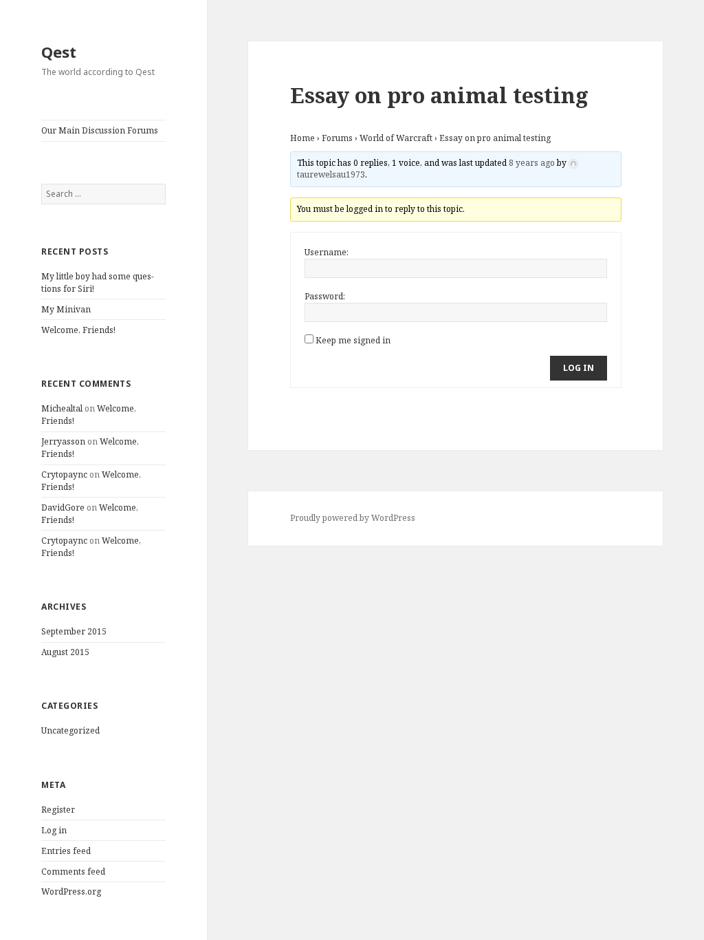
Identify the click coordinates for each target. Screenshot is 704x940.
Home (302, 138)
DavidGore (63, 507)
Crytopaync (64, 474)
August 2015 (65, 652)
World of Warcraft (396, 138)
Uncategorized (70, 730)
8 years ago (532, 163)
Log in (54, 830)
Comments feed (73, 871)
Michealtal (61, 408)
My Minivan (66, 309)
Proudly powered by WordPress (352, 518)
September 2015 (74, 631)
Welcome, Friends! (78, 330)
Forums (337, 138)
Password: (325, 296)
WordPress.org (71, 891)
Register (58, 809)
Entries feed (66, 851)
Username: (327, 252)
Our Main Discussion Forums (99, 130)
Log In (578, 368)
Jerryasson (63, 441)
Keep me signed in (353, 340)
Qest (58, 51)
